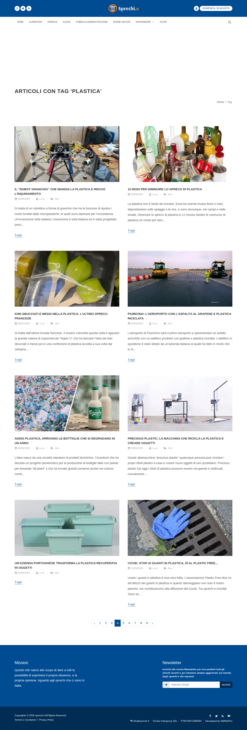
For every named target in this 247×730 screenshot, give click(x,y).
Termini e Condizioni (25, 719)
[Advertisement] (123, 52)
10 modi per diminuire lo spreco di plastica (165, 189)
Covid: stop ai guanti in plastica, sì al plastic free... (173, 563)
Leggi (18, 234)
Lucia (42, 198)
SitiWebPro (226, 721)
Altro (56, 198)
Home (220, 101)
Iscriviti (226, 684)
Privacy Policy (46, 719)
